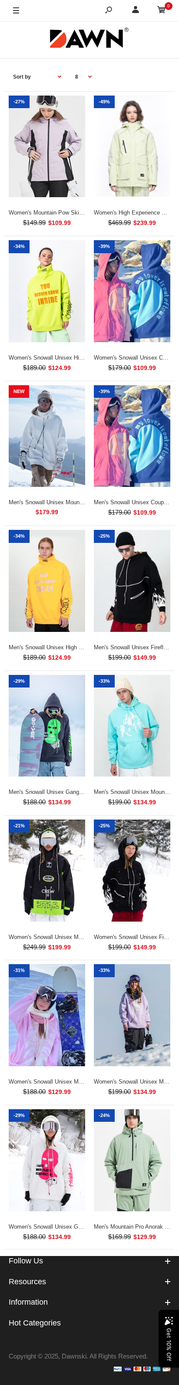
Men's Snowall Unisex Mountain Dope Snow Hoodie (73, 502)
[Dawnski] (89, 39)
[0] (161, 11)
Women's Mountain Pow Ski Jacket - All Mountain (71, 212)
